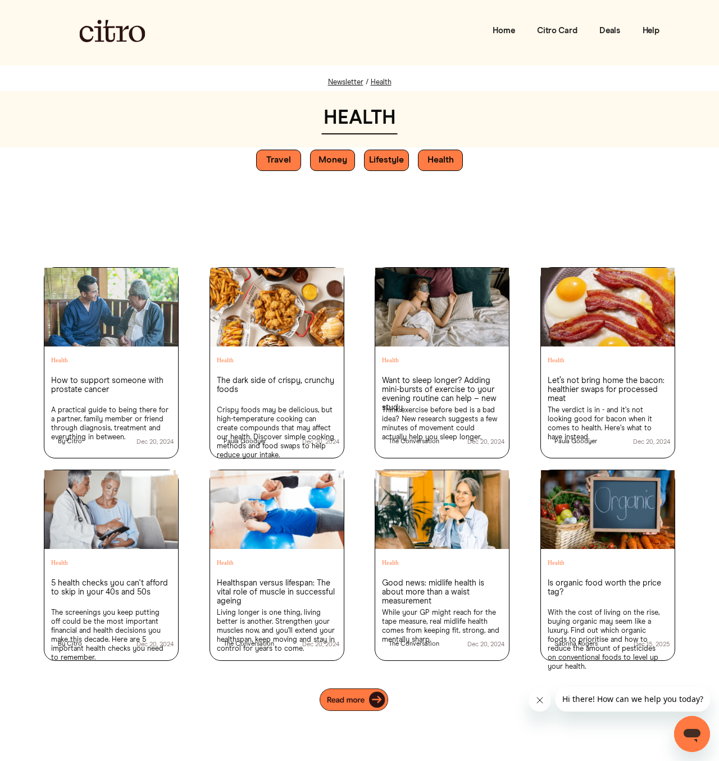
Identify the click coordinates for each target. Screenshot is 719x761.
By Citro (70, 441)
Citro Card (557, 30)
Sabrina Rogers (576, 644)
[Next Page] (360, 699)
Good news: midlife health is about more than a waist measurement (433, 588)
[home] (112, 31)
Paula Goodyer (245, 441)
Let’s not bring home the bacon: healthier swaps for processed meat (606, 386)
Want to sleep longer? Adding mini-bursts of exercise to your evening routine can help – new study (439, 386)
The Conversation (414, 441)
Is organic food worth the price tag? (604, 587)
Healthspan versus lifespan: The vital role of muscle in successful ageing (276, 588)
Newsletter (345, 82)
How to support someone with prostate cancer (107, 385)
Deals (609, 30)
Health (59, 360)
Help (651, 30)
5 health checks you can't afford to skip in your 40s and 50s (109, 587)
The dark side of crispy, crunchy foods (275, 385)
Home (504, 30)
